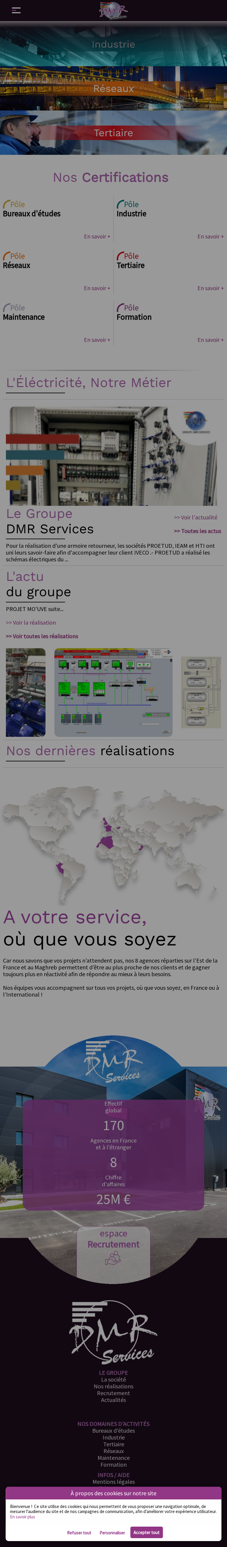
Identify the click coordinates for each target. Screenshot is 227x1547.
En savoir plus (22, 1517)
